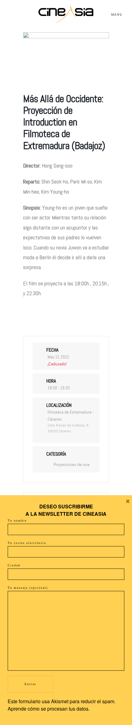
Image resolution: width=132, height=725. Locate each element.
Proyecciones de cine (72, 464)
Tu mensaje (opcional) (28, 587)
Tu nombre (17, 520)
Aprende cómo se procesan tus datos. (49, 708)
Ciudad (14, 565)
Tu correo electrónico (27, 543)
